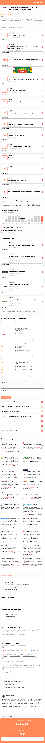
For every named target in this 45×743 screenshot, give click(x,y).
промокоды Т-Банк (14, 464)
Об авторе (4, 710)
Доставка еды (22, 647)
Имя (2, 384)
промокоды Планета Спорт (29, 498)
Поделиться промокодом (7, 575)
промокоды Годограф (28, 565)
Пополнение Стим (15, 657)
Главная (4, 716)
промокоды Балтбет (14, 551)
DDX (33, 630)
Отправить (6, 397)
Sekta (4, 630)
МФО (6, 657)
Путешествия (15, 654)
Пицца (6, 654)
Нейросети (7, 672)
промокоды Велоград (6, 497)
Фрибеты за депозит (10, 665)
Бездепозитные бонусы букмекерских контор (16, 661)
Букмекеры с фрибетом (30, 657)
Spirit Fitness (21, 634)
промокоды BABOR (36, 522)
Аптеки (14, 647)
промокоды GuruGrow (36, 540)
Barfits (9, 630)
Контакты (13, 720)
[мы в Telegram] (24, 734)
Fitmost (15, 630)
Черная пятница (30, 668)
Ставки (6, 647)
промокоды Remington (29, 487)
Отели (23, 654)
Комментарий (4, 390)
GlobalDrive (27, 630)
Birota (20, 630)
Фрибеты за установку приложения (13, 668)
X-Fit (37, 630)
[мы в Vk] (21, 734)
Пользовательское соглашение (25, 720)
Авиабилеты (36, 650)
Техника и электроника (10, 650)
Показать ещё (4, 23)
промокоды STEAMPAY (28, 552)
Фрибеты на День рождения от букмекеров (29, 665)
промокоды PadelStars (6, 487)
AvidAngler (12, 634)
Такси (27, 650)
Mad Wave (5, 634)
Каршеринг (32, 654)
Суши (21, 650)
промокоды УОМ (5, 540)
